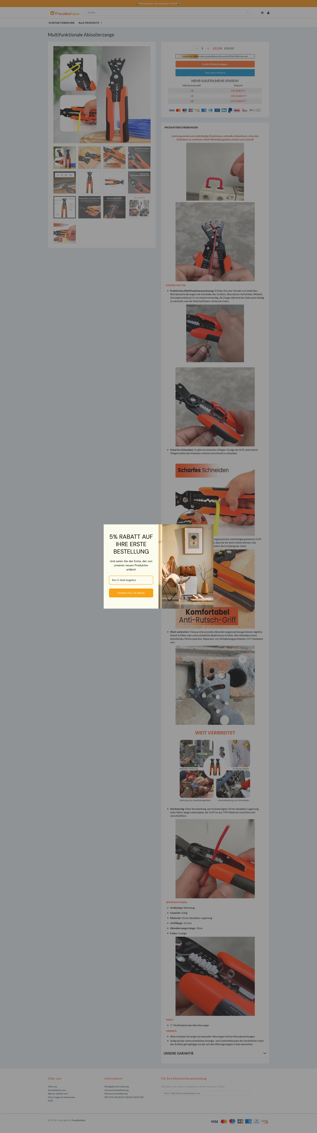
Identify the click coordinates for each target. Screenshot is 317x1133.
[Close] (209, 528)
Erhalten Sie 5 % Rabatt (131, 592)
